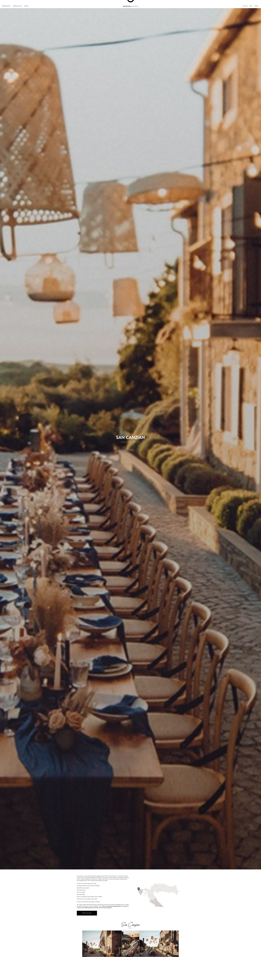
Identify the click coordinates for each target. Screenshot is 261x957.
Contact (256, 6)
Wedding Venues (6, 6)
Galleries (26, 6)
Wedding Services (17, 6)
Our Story (245, 6)
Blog (251, 6)
